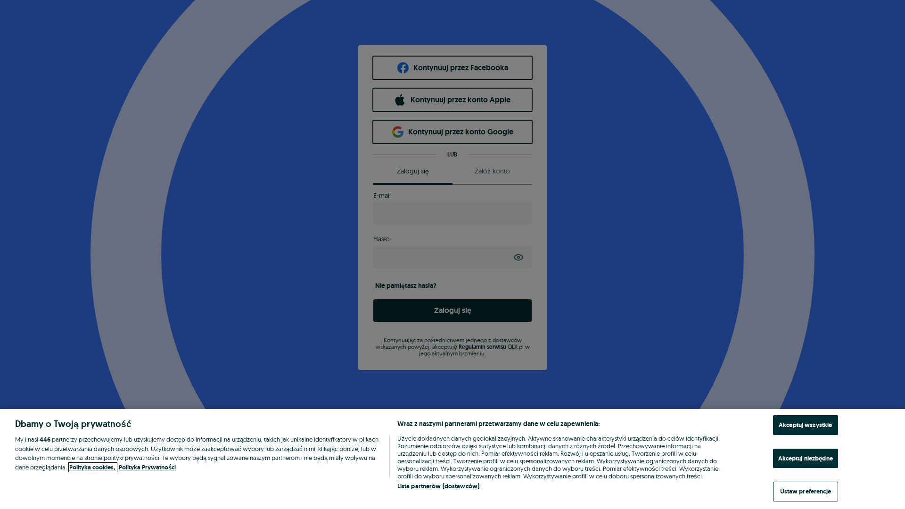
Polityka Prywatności (147, 467)
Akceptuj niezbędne (805, 458)
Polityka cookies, (92, 467)
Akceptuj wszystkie (805, 425)
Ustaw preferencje (805, 491)
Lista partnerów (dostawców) (438, 486)
